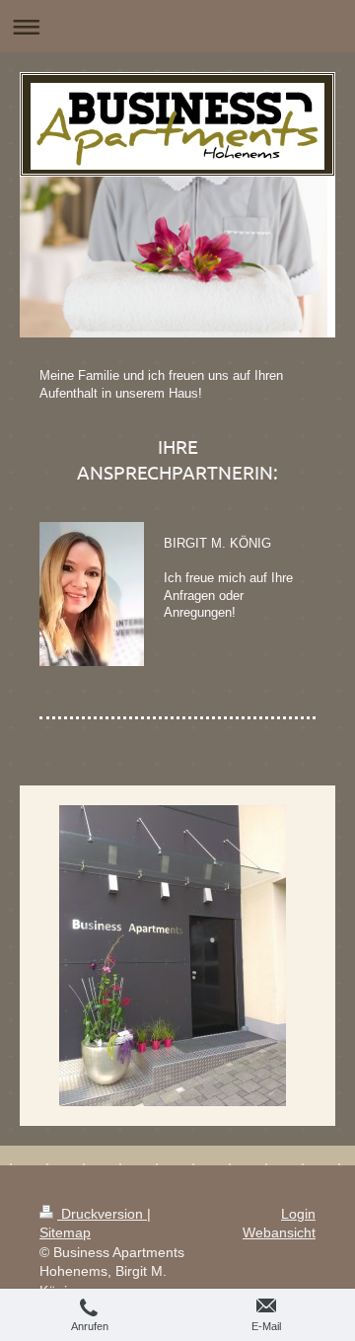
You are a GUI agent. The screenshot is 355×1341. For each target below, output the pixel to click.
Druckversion (102, 1214)
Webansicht (279, 1232)
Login (298, 1214)
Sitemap (65, 1232)
